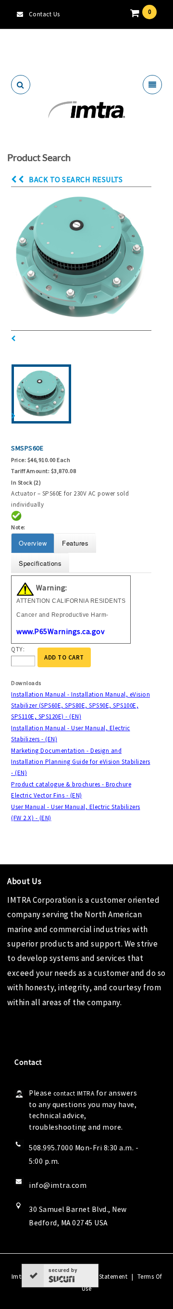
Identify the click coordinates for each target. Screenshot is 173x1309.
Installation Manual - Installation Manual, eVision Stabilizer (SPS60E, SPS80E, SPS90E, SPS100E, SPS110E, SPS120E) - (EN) (80, 705)
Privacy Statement (102, 1276)
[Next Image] (13, 416)
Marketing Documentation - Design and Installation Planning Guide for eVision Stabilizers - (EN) (80, 762)
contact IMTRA (74, 1093)
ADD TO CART (64, 657)
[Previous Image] (13, 339)
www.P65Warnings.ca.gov (60, 631)
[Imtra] (86, 110)
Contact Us (44, 14)
